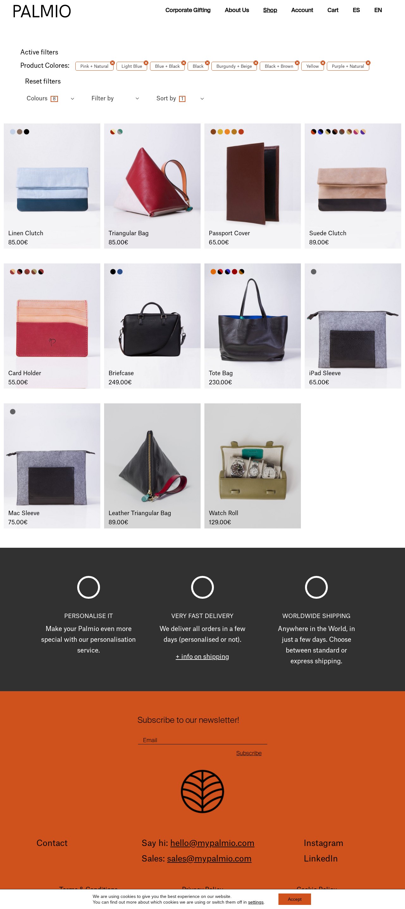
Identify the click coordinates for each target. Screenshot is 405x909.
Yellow (312, 66)
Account (302, 11)
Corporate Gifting (188, 11)
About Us (237, 11)
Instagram (323, 843)
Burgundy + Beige (234, 66)
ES (356, 11)
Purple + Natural (348, 66)
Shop (270, 11)
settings (256, 902)
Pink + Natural (94, 66)
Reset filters (43, 82)
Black (198, 66)
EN (378, 11)
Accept (295, 899)
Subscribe (249, 753)
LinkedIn (321, 859)
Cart (333, 11)
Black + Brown (279, 66)
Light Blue (132, 66)
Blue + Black (167, 66)
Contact (51, 843)
